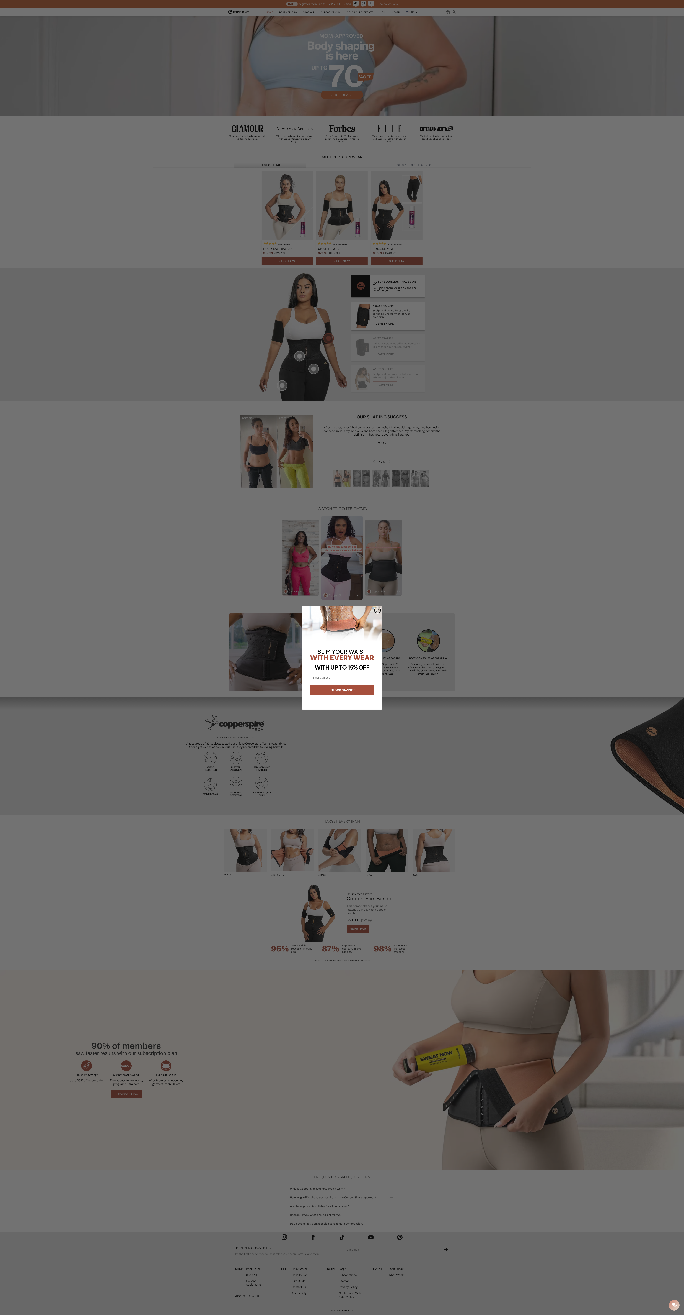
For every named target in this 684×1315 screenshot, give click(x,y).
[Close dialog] (377, 610)
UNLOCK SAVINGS (342, 690)
